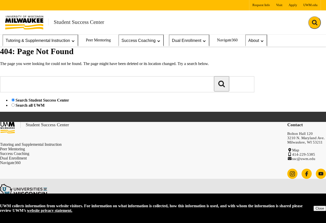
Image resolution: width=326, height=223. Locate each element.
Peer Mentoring (98, 40)
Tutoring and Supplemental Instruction (31, 144)
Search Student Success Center (42, 100)
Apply (293, 5)
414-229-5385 (303, 154)
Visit (279, 5)
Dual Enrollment (186, 40)
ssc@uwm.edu (303, 159)
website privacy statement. (49, 210)
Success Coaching (138, 40)
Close (320, 208)
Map (295, 150)
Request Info (261, 5)
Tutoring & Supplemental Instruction (38, 40)
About (253, 40)
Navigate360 (227, 40)
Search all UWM (30, 105)
